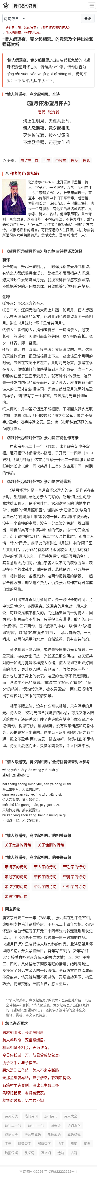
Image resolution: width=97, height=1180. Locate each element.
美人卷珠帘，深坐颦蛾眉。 (25, 1040)
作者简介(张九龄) (24, 173)
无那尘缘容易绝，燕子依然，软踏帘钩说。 (38, 1077)
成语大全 (11, 1134)
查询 (88, 18)
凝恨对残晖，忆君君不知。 (25, 1100)
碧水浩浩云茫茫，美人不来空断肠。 (32, 1070)
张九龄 (53, 112)
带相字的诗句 (74, 886)
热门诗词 (31, 1116)
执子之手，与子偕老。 (21, 1062)
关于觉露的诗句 (18, 844)
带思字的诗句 (16, 896)
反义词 (29, 1152)
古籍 (74, 1152)
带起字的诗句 (45, 886)
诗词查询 (74, 1125)
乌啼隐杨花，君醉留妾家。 (25, 1092)
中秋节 (60, 160)
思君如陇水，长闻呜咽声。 (25, 1032)
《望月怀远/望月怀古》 (55, 27)
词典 (87, 1143)
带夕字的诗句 (16, 886)
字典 (8, 1143)
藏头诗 (56, 1125)
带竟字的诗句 (74, 876)
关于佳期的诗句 (51, 844)
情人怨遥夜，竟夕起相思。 (24, 32)
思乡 (74, 160)
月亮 (46, 160)
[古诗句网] (6, 5)
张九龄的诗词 (27, 27)
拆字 (60, 1143)
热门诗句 (50, 1116)
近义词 (46, 1152)
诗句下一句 (36, 1125)
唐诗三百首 (29, 160)
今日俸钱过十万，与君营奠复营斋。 (32, 1055)
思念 (86, 160)
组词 (74, 1143)
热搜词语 (11, 1152)
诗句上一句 (13, 1125)
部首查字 (44, 1143)
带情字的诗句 (16, 866)
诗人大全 (70, 1116)
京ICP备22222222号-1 (61, 1171)
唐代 (41, 112)
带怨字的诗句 (74, 866)
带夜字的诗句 (45, 876)
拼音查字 (24, 1143)
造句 (60, 1152)
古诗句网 (8, 27)
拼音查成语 (32, 1134)
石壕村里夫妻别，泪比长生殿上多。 (32, 1085)
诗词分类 (11, 1116)
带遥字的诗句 (16, 876)
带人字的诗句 (45, 866)
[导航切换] (92, 5)
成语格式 (74, 1134)
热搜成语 (54, 1134)
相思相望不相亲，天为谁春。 (26, 1047)
